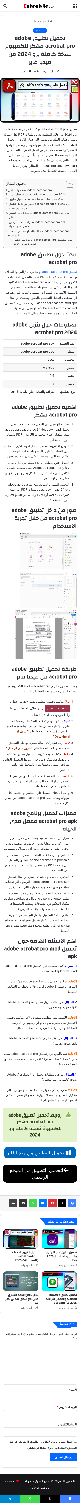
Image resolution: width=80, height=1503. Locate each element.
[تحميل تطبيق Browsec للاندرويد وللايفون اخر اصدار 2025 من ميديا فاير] (59, 1281)
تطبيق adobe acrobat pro (59, 272)
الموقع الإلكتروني (67, 1424)
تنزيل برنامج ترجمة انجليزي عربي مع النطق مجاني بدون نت (21, 1298)
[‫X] (62, 1203)
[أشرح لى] (40, 5)
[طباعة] (13, 1203)
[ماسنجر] (43, 1203)
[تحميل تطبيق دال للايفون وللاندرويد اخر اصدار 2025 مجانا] (59, 1239)
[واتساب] (33, 1203)
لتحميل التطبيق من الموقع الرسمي (36, 1173)
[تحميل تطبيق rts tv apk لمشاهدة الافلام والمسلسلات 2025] (20, 1239)
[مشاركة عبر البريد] (23, 1203)
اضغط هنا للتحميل (57, 708)
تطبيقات (32, 21)
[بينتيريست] (52, 1203)
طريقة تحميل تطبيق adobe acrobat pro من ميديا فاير (39, 215)
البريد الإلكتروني (67, 1407)
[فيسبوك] (72, 1203)
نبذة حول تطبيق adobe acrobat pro (30, 190)
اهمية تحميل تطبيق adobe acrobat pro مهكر (36, 199)
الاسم (72, 1389)
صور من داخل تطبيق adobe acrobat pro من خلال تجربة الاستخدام (39, 206)
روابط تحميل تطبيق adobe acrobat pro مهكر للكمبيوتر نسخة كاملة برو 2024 (43, 241)
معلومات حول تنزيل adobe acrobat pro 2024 (37, 194)
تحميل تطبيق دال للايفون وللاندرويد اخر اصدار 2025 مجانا (61, 1256)
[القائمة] (75, 7)
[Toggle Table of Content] (67, 184)
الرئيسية (45, 21)
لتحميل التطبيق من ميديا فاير (36, 1153)
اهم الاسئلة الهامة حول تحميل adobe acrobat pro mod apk (38, 233)
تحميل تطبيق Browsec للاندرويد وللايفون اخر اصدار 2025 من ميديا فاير (61, 1298)
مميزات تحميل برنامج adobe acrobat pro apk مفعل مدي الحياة (37, 224)
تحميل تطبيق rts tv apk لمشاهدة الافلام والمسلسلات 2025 (24, 1256)
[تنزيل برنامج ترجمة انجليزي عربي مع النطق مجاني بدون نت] (20, 1281)
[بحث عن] (5, 7)
